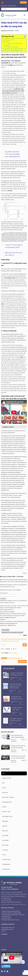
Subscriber (22, 661)
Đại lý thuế (5, 792)
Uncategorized (6, 864)
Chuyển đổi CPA (6, 916)
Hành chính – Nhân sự (8, 797)
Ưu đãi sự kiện (6, 869)
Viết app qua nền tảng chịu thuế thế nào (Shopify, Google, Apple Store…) (18, 747)
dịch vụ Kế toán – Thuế (14, 605)
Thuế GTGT (5, 830)
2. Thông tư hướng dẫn (12, 47)
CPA (3, 783)
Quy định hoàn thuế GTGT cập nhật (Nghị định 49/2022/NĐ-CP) (12, 154)
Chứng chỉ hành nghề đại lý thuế (11, 911)
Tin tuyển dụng (6, 859)
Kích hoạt (23, 2)
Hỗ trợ (3, 931)
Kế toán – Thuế (6, 811)
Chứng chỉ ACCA (6, 918)
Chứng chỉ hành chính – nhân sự (10, 920)
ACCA (3, 773)
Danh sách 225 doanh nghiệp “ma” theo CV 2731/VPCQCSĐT (15, 686)
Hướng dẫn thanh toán (8, 927)
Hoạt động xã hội (6, 802)
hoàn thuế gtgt (5, 629)
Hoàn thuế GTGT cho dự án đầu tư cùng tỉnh (12, 632)
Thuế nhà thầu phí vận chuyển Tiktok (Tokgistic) (17, 736)
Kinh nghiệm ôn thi (7, 816)
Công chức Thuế (6, 778)
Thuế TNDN (5, 840)
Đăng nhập (13, 5)
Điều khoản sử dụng (7, 929)
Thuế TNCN (5, 835)
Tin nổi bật (5, 850)
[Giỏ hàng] (26, 5)
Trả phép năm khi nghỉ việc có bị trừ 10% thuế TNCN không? (18, 757)
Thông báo (5, 821)
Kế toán (4, 807)
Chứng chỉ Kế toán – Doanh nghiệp (11, 913)
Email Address (4, 593)
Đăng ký (4, 5)
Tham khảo (6, 41)
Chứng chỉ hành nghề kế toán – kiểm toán (13, 914)
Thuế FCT (4, 826)
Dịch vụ (4, 787)
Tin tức (4, 854)
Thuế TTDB (5, 845)
